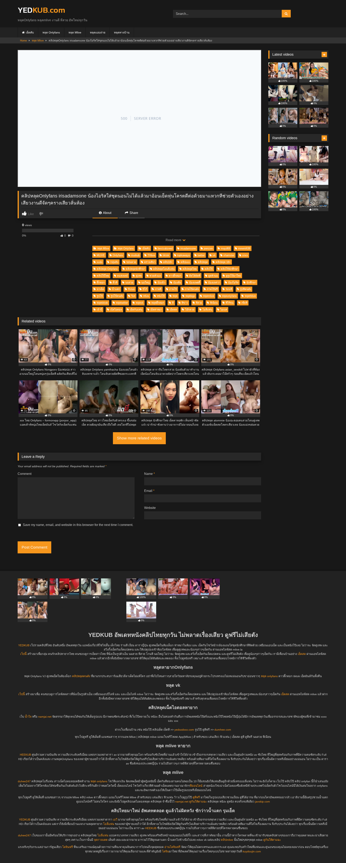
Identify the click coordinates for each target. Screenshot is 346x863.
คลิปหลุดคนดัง (81, 676)
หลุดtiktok (102, 302)
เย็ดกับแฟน (136, 309)
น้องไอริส (233, 282)
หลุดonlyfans (229, 295)
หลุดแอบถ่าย (97, 32)
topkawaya (183, 255)
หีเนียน (214, 302)
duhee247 (24, 781)
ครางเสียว (149, 262)
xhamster (228, 255)
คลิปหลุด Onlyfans (107, 268)
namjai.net (44, 716)
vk (214, 255)
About (106, 212)
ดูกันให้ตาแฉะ (198, 801)
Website (150, 508)
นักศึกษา (251, 282)
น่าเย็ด (100, 289)
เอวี (115, 819)
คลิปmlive (227, 839)
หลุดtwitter (122, 302)
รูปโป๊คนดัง (117, 295)
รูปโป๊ (100, 295)
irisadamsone (188, 248)
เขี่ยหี (244, 302)
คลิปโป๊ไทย (103, 275)
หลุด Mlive (74, 32)
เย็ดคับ (30, 32)
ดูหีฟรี (196, 797)
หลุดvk (139, 302)
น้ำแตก (116, 289)
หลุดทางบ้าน (122, 32)
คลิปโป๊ (209, 268)
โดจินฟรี (67, 847)
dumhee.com (222, 729)
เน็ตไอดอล (116, 309)
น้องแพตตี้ (194, 282)
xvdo (99, 262)
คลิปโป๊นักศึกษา (229, 268)
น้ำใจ (28, 716)
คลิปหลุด (203, 262)
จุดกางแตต (101, 839)
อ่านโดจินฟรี (172, 847)
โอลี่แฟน (207, 309)
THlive (151, 255)
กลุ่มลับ (114, 262)
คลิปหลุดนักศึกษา (135, 268)
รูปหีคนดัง (245, 289)
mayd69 (225, 248)
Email (149, 490)
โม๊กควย (189, 309)
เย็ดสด (173, 309)
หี (173, 302)
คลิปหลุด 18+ (223, 262)
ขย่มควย (131, 262)
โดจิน (165, 851)
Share (133, 212)
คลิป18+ (168, 262)
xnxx (245, 255)
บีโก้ (145, 289)
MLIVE (101, 255)
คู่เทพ (139, 275)
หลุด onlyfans (269, 676)
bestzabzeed (165, 248)
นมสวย (129, 282)
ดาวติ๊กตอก (175, 275)
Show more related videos (139, 438)
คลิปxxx (185, 262)
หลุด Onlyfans (51, 32)
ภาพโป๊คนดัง (192, 289)
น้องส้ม (177, 282)
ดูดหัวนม (213, 275)
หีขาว (185, 302)
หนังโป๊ (161, 295)
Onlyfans (118, 255)
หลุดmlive (208, 295)
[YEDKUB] (41, 10)
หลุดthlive (250, 295)
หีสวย (199, 302)
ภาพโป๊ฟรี (212, 289)
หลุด (175, 295)
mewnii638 (244, 248)
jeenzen (208, 248)
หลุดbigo (190, 295)
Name (149, 473)
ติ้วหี (115, 282)
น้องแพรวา (214, 282)
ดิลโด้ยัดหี (194, 275)
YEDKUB (23, 645)
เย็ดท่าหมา (156, 309)
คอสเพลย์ (122, 275)
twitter (201, 255)
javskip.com (262, 801)
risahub (135, 255)
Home (23, 40)
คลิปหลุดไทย (190, 268)
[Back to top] (333, 851)
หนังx (146, 295)
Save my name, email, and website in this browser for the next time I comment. (78, 525)
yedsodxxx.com (184, 729)
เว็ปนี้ (23, 654)
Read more (174, 240)
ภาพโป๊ (173, 289)
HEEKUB (25, 754)
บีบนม (131, 289)
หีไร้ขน (229, 302)
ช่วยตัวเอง (155, 275)
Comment (24, 473)
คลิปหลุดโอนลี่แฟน (164, 268)
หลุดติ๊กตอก (157, 302)
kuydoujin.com (252, 851)
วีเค (133, 295)
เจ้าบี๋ (99, 309)
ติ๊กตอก (101, 282)
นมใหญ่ (145, 282)
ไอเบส (223, 309)
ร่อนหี (229, 289)
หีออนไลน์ (196, 785)
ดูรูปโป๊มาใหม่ (233, 275)
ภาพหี (158, 289)
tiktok (166, 255)
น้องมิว (161, 282)
